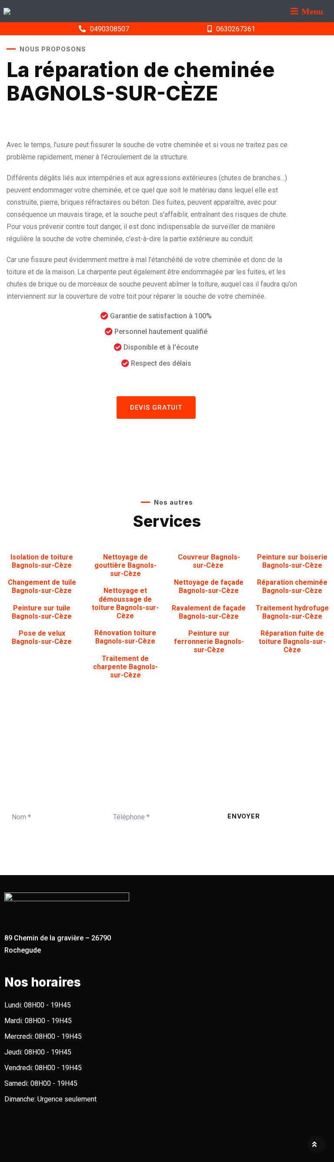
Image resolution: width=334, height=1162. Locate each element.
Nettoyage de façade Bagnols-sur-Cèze (209, 586)
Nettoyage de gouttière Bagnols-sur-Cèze (125, 565)
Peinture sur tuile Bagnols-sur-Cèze (42, 612)
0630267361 (235, 29)
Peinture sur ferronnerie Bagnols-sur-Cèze (209, 641)
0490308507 (109, 29)
